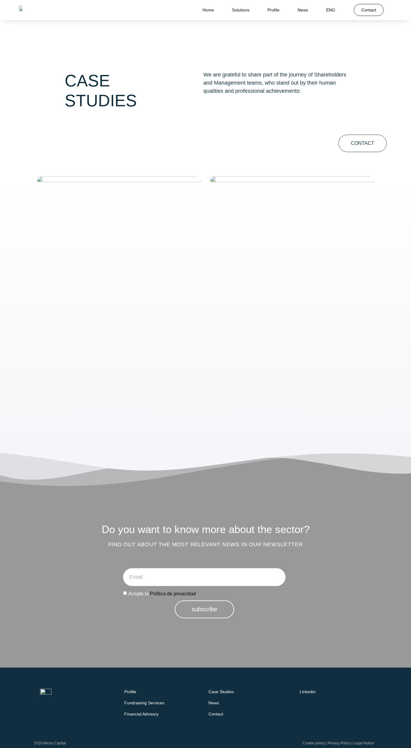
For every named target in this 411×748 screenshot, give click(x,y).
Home (208, 10)
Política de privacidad (173, 593)
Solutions (240, 10)
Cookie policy (314, 743)
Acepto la (162, 593)
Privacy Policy (339, 743)
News (303, 10)
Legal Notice (363, 743)
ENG (330, 10)
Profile (273, 10)
